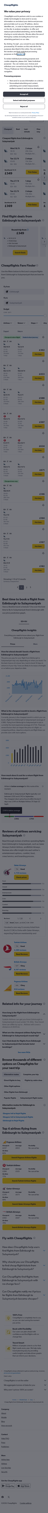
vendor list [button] (21, 54)
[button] (24, 94)
